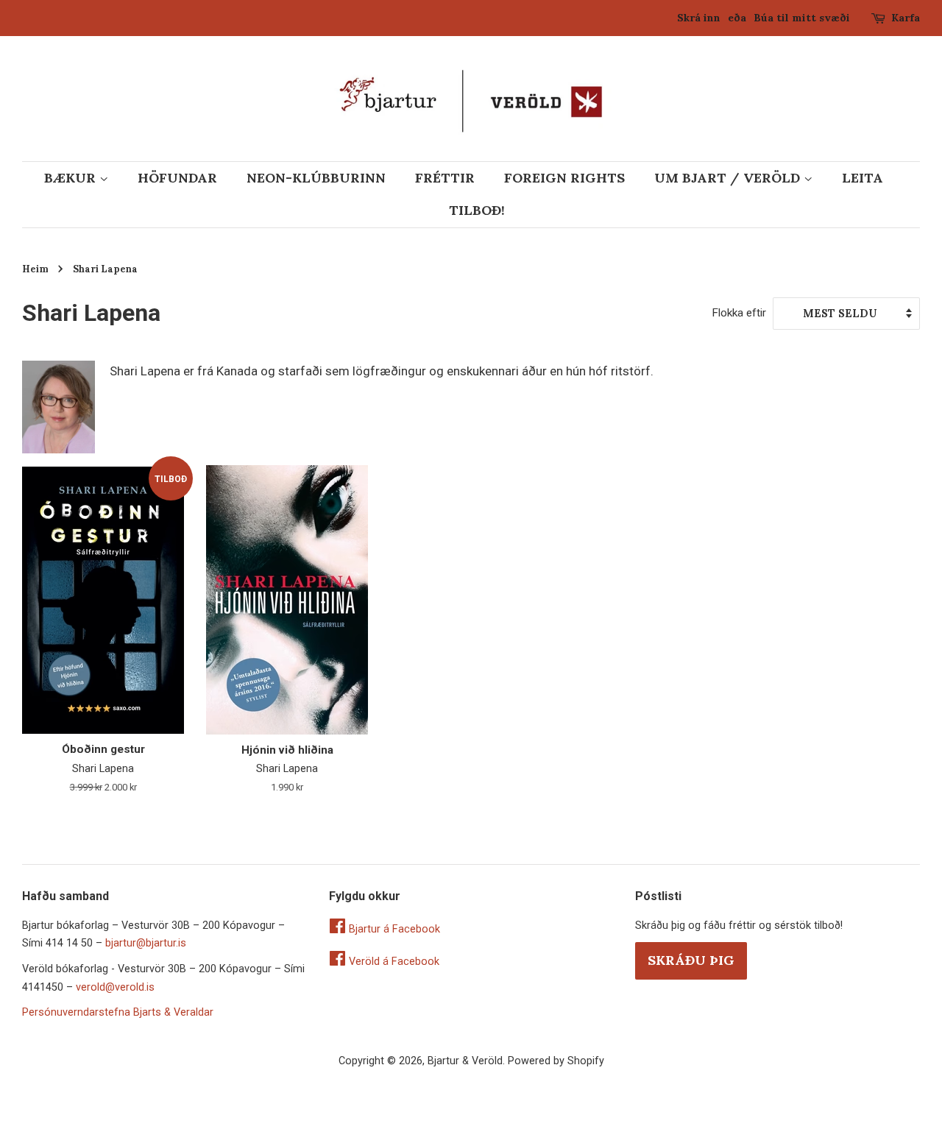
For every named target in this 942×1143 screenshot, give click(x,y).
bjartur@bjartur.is (145, 943)
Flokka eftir (739, 312)
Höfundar (177, 177)
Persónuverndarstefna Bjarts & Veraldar (117, 1012)
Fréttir (445, 177)
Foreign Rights (564, 177)
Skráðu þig (691, 960)
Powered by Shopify (556, 1061)
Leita (862, 177)
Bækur (71, 177)
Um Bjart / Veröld (729, 177)
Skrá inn (698, 17)
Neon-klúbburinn (316, 177)
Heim (35, 269)
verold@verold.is (115, 987)
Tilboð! (477, 210)
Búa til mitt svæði (802, 17)
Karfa (905, 17)
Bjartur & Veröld (465, 1061)
